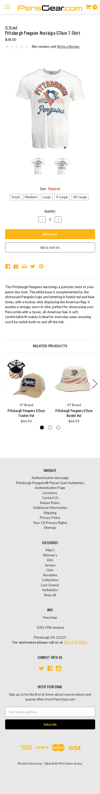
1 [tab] (42, 427)
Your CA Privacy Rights (50, 523)
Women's (50, 555)
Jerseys (50, 565)
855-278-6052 (75, 642)
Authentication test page (50, 478)
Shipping (50, 513)
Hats (50, 570)
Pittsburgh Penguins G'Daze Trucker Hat (26, 413)
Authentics (50, 590)
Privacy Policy (50, 518)
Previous (5, 384)
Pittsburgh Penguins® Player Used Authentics (50, 483)
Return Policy (50, 503)
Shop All (50, 595)
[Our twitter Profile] (41, 668)
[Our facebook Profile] (50, 668)
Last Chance (50, 585)
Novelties (50, 575)
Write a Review (68, 46)
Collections (50, 580)
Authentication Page (50, 488)
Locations (50, 493)
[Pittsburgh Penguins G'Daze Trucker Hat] (26, 379)
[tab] (50, 346)
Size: (50, 188)
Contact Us (50, 498)
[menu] (7, 7)
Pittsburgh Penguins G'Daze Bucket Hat (74, 413)
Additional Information (50, 508)
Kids (50, 560)
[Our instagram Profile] (58, 668)
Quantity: (50, 211)
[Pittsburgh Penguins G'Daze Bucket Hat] (74, 379)
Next (95, 384)
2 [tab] (50, 427)
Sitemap (50, 528)
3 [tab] (58, 427)
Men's (50, 550)
